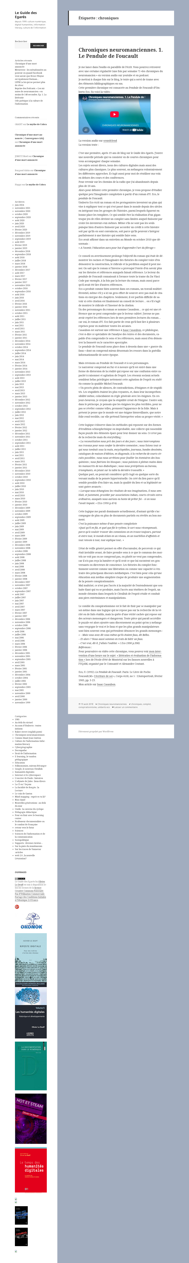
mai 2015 (19, 325)
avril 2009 (20, 532)
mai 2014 (19, 359)
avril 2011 (20, 458)
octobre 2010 (21, 476)
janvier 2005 (21, 671)
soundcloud (110, 140)
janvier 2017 (21, 282)
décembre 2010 (22, 470)
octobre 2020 (21, 214)
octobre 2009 (21, 514)
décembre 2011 (22, 433)
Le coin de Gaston (23, 793)
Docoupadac (21, 750)
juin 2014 (19, 356)
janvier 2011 (21, 467)
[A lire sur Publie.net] (21, 1236)
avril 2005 (20, 662)
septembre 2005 (23, 659)
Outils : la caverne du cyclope (29, 809)
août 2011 (19, 446)
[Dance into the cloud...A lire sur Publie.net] (21, 1215)
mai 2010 (19, 492)
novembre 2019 (22, 235)
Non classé (20, 799)
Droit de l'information (25, 753)
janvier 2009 (21, 541)
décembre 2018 (22, 251)
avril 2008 (20, 569)
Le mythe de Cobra (37, 124)
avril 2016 (20, 300)
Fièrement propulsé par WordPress (96, 731)
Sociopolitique (22, 840)
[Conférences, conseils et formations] (31, 920)
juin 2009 (19, 526)
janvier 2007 (21, 616)
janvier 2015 (21, 337)
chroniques (136, 704)
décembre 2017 (22, 269)
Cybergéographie (23, 747)
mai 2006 (19, 637)
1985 (17, 719)
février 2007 (21, 612)
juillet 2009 (20, 523)
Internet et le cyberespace (28, 775)
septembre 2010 (23, 480)
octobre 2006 (21, 625)
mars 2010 (20, 498)
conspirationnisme (88, 707)
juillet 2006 (20, 634)
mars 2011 (20, 461)
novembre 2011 (22, 436)
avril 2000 (20, 696)
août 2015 (19, 316)
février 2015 (21, 334)
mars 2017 (20, 276)
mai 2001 (19, 690)
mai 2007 (19, 603)
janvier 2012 (21, 430)
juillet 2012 (20, 412)
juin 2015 (19, 322)
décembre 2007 (22, 582)
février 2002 (21, 684)
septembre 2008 (23, 554)
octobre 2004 (21, 677)
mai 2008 (19, 566)
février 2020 (21, 229)
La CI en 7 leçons (23, 784)
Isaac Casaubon (132, 330)
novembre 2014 (22, 344)
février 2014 (21, 365)
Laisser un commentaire (126, 707)
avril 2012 (20, 421)
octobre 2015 (21, 313)
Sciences (19, 830)
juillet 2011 (20, 449)
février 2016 (21, 303)
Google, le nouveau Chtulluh (29, 768)
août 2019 (19, 242)
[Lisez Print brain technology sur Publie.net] (16, 1250)
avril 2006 (20, 640)
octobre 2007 (21, 588)
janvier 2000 (21, 699)
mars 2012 (20, 424)
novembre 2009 (22, 510)
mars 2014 (20, 362)
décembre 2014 (22, 340)
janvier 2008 (21, 578)
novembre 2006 (22, 622)
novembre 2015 (22, 310)
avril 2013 (20, 390)
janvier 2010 (21, 504)
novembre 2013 (22, 371)
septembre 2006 (23, 628)
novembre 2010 (22, 473)
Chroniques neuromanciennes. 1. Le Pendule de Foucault (121, 52)
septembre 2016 (23, 291)
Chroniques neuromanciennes (29, 734)
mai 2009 (19, 529)
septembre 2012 (23, 408)
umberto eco (104, 707)
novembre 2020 (22, 211)
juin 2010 (19, 489)
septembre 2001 (23, 687)
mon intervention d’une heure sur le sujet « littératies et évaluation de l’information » (120, 655)
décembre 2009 (22, 507)
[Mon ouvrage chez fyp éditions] (16, 1201)
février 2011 (21, 464)
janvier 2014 (21, 368)
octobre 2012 (21, 405)
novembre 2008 (22, 548)
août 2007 (19, 594)
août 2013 (19, 378)
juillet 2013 (20, 381)
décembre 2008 (22, 544)
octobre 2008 (21, 551)
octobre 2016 (21, 288)
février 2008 (21, 575)
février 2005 (21, 668)
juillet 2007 (20, 597)
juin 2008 (19, 563)
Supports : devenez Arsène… (29, 843)
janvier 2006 (21, 650)
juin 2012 (19, 415)
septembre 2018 (23, 254)
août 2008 (19, 557)
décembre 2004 (22, 674)
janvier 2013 (21, 396)
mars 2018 (20, 263)
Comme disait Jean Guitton (28, 738)
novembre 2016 (22, 285)
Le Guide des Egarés (26, 14)
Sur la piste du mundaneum (28, 846)
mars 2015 (20, 331)
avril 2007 (20, 606)
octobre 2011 (21, 439)
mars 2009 (20, 535)
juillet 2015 (20, 319)
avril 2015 (20, 328)
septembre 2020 (23, 217)
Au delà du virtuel (24, 722)
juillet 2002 (20, 680)
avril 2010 (20, 495)
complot (147, 704)
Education (20, 762)
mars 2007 (20, 609)
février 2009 (21, 538)
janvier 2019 (21, 248)
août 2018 (19, 257)
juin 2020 (19, 223)
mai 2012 (19, 418)
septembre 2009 (23, 517)
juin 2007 (19, 600)
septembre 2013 (23, 374)
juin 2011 (19, 452)
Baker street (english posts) (28, 731)
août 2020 (19, 220)
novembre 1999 (22, 702)
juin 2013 (19, 384)
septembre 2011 (23, 442)
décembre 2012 (22, 399)
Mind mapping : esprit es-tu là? (30, 796)
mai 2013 (19, 387)
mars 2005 (20, 665)
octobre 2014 (21, 347)
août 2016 (19, 294)
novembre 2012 (22, 402)
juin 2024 (19, 204)
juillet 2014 (20, 353)
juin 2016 (19, 297)
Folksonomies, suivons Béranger (31, 765)
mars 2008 (20, 572)
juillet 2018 (20, 260)
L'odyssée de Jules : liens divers (30, 781)
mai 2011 (19, 455)
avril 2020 (20, 226)
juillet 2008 (20, 560)
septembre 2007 (23, 591)
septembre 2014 (23, 350)
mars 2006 (20, 643)
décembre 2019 (22, 232)
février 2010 (21, 501)
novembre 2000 (22, 693)
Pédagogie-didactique (26, 812)
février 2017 (21, 279)
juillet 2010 (20, 486)
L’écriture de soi (103, 676)
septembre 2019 (23, 238)
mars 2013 (20, 393)
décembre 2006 (22, 619)
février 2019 (21, 245)
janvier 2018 (21, 266)
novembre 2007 (22, 585)
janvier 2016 (21, 306)
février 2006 (21, 646)
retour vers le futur (24, 827)
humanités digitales (24, 772)
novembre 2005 (22, 656)
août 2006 (19, 631)
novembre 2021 (22, 208)
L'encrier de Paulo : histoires (29, 778)
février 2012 (21, 427)
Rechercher (21, 41)
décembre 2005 (22, 653)
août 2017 (19, 272)
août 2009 (19, 520)
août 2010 (19, 483)
